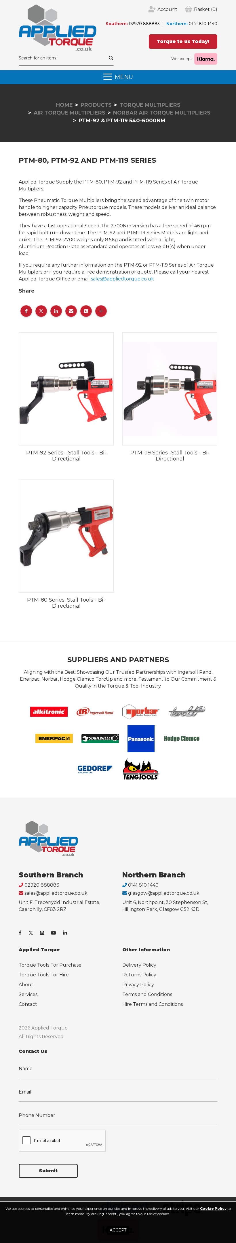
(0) (205, 9)
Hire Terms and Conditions (152, 1004)
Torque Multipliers (149, 105)
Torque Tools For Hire (44, 975)
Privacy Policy (138, 984)
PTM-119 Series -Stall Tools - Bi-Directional (170, 456)
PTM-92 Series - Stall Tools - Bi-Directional (66, 456)
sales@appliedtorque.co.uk (122, 279)
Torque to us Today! (183, 41)
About (26, 984)
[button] (26, 311)
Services (28, 994)
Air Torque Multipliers (69, 113)
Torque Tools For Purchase (50, 965)
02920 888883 (144, 23)
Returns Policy (139, 975)
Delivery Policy (139, 965)
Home (64, 105)
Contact (28, 1004)
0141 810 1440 (203, 23)
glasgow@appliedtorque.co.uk (163, 893)
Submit (48, 1170)
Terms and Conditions (147, 994)
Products (96, 105)
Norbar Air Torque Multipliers (161, 113)
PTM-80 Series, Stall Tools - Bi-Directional (66, 603)
